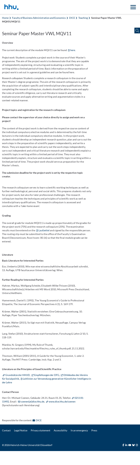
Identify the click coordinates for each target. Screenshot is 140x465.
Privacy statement (40, 430)
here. (73, 50)
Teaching (83, 17)
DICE (72, 17)
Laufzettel (44, 230)
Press (94, 430)
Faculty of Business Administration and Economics (39, 17)
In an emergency (79, 430)
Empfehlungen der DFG (46, 374)
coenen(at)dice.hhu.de (32, 401)
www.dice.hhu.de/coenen (62, 401)
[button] (137, 30)
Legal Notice (20, 430)
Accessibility (60, 430)
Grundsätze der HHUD (17, 374)
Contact (6, 430)
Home (5, 17)
